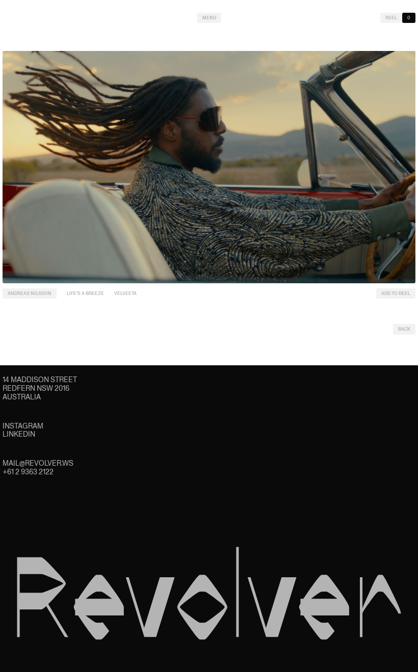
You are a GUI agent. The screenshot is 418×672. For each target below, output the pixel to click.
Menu (209, 18)
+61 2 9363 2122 (28, 472)
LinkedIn (19, 434)
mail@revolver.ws (38, 463)
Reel (391, 18)
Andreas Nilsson (29, 293)
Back (404, 329)
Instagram (23, 426)
